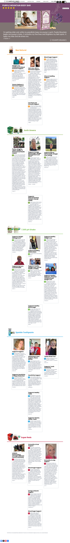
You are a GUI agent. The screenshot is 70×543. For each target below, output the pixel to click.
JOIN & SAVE (55, 1)
